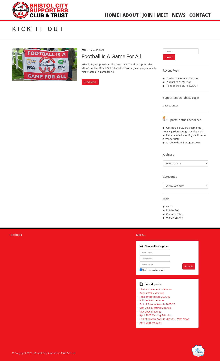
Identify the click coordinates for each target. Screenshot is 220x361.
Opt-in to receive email (153, 270)
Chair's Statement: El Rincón (156, 289)
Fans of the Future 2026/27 (182, 85)
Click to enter (170, 105)
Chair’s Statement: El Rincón (183, 78)
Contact (200, 15)
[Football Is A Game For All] (44, 64)
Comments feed (175, 214)
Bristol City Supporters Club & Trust (54, 353)
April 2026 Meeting (150, 322)
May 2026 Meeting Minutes (155, 307)
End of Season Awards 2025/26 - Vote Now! (164, 319)
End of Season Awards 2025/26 (157, 304)
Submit (189, 266)
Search (169, 57)
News (178, 15)
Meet (162, 15)
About (131, 15)
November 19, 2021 (94, 50)
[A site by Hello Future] (198, 351)
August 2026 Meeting (179, 82)
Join (147, 15)
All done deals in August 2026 (183, 142)
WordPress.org (174, 217)
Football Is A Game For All (111, 56)
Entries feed (173, 210)
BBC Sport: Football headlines (182, 120)
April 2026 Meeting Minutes (156, 315)
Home (112, 15)
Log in (169, 206)
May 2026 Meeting (150, 311)
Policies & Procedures (152, 300)
